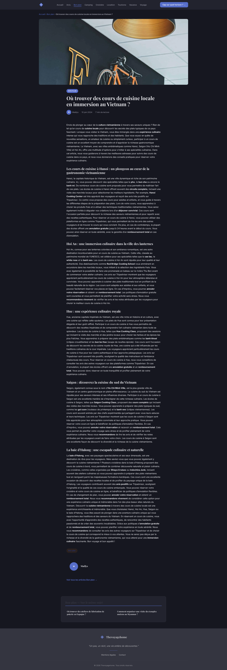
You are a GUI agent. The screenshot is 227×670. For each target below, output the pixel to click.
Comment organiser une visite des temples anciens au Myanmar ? (137, 613)
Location (111, 5)
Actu (68, 5)
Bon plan (77, 5)
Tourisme (122, 5)
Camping (89, 5)
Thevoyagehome (116, 637)
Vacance (133, 5)
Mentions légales (108, 655)
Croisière (100, 5)
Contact (122, 655)
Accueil (60, 5)
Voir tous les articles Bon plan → (81, 580)
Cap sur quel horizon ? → (174, 5)
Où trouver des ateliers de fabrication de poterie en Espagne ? (85, 613)
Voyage (143, 5)
